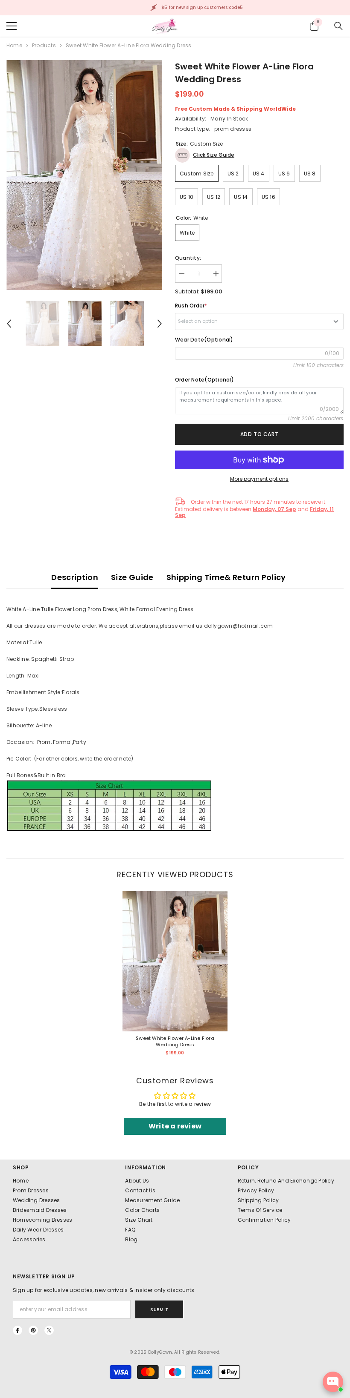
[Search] (338, 26)
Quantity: (188, 257)
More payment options (259, 478)
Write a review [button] (175, 1126)
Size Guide (132, 577)
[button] (9, 323)
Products (44, 45)
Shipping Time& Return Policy (226, 577)
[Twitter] (49, 1330)
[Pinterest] (33, 1330)
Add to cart (259, 434)
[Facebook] (17, 1330)
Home (14, 45)
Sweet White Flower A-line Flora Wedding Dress (175, 1041)
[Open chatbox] (333, 1382)
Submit (159, 1309)
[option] (84, 175)
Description (74, 577)
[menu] (11, 26)
